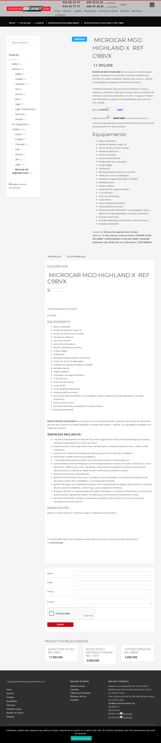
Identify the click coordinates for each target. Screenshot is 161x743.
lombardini (97, 242)
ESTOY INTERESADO (76, 256)
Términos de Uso (78, 696)
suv (121, 242)
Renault (19, 119)
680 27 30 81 (95, 6)
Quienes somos (77, 686)
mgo (106, 242)
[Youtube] (144, 4)
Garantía (74, 689)
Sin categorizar (19, 124)
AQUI (120, 109)
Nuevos (16, 68)
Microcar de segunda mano (117, 232)
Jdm (17, 99)
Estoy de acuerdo (81, 738)
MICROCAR (114, 242)
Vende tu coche (14, 709)
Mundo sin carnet (15, 712)
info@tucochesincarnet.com (121, 703)
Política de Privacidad (80, 693)
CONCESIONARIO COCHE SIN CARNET (121, 238)
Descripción (54, 256)
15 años (106, 235)
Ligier (18, 104)
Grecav (18, 94)
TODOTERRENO (144, 242)
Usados (134, 232)
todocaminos (130, 242)
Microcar (19, 114)
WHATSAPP (119, 118)
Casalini (19, 79)
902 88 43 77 (72, 2)
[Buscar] (34, 42)
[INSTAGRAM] (138, 4)
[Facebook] (131, 4)
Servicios (11, 705)
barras (114, 235)
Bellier (18, 73)
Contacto (74, 699)
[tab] (54, 256)
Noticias (10, 716)
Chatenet (20, 84)
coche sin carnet (126, 235)
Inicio (9, 689)
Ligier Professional (24, 109)
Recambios (12, 701)
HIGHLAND (145, 238)
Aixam (18, 134)
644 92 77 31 (71, 6)
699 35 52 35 (94, 2)
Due (17, 89)
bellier (15, 63)
